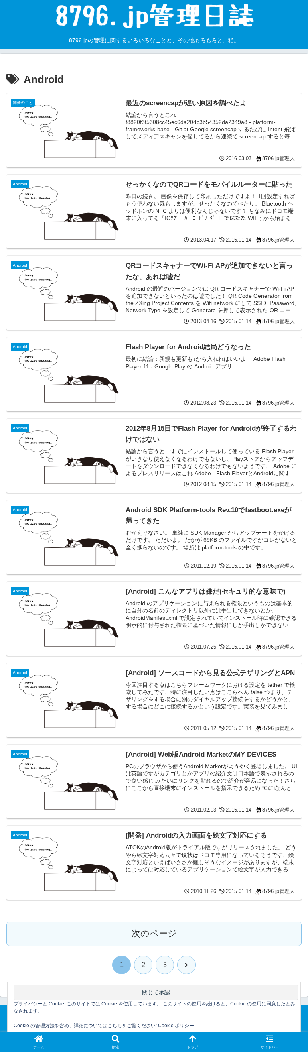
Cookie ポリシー (176, 1025)
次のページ (154, 933)
